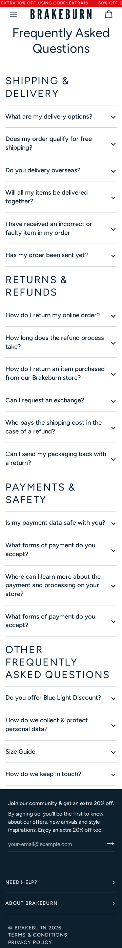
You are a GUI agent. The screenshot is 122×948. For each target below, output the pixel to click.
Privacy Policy (30, 942)
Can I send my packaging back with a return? (55, 458)
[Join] (108, 843)
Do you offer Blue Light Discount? (53, 697)
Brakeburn (31, 928)
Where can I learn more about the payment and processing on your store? (53, 585)
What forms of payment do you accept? (50, 549)
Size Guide (20, 751)
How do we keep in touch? (43, 774)
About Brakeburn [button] (31, 903)
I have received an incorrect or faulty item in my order (48, 228)
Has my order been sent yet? (46, 255)
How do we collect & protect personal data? (46, 724)
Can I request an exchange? (44, 400)
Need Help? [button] (21, 882)
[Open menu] (19, 14)
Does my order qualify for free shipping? (48, 143)
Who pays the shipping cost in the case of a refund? (53, 427)
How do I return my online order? (52, 315)
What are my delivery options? (48, 116)
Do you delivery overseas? (42, 170)
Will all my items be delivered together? (46, 197)
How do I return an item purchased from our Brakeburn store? (55, 373)
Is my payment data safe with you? (55, 522)
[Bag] (103, 14)
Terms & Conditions (37, 935)
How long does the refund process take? (54, 342)
